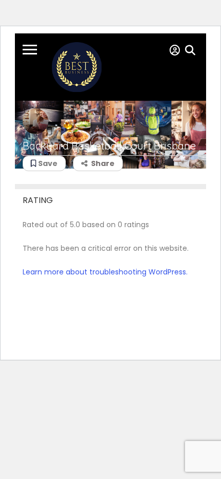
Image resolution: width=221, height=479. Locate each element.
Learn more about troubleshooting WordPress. (105, 272)
